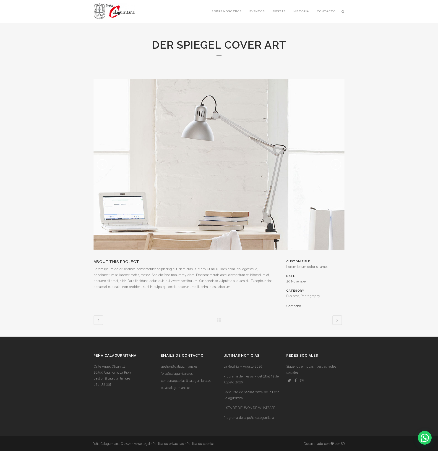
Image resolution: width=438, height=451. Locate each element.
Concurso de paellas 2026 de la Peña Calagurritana (251, 395)
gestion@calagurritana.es (112, 378)
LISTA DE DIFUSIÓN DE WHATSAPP (249, 408)
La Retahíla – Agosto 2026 (243, 366)
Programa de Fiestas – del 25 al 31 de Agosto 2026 (251, 379)
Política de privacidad (168, 444)
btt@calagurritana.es (175, 388)
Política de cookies (200, 444)
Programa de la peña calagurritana (249, 417)
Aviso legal (142, 444)
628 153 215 (102, 384)
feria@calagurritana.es (177, 373)
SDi (343, 444)
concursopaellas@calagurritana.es (186, 380)
